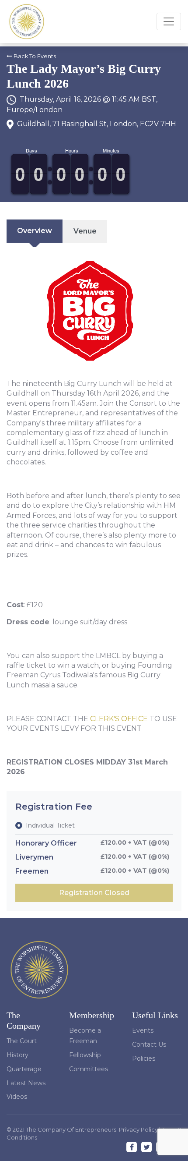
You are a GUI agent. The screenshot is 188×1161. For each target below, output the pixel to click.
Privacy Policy (139, 1129)
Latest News (26, 1083)
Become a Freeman (85, 1035)
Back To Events (34, 56)
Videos (17, 1097)
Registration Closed (94, 892)
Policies (143, 1058)
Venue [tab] (85, 231)
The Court (22, 1041)
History (17, 1055)
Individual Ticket (50, 825)
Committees (88, 1069)
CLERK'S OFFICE (119, 719)
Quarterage (24, 1069)
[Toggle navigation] (169, 21)
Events (142, 1030)
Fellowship (85, 1055)
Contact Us (149, 1044)
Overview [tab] (34, 231)
